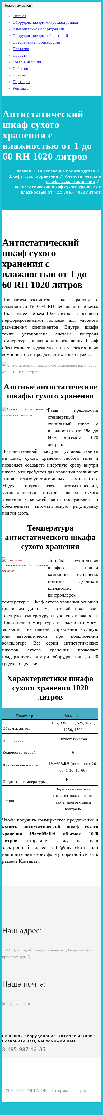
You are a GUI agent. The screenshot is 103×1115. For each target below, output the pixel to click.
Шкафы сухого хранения (33, 176)
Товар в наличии (27, 62)
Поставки (21, 49)
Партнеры (21, 82)
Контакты (21, 88)
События (20, 68)
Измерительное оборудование (39, 29)
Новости (20, 55)
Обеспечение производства (36, 42)
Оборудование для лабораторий (40, 35)
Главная (19, 16)
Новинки (20, 75)
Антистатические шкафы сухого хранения (73, 179)
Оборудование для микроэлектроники (45, 22)
